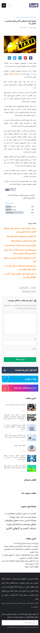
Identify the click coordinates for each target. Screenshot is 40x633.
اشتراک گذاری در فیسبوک (30, 58)
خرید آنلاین (23, 517)
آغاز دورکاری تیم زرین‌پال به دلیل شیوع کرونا (21, 236)
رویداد (12, 517)
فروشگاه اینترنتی (30, 520)
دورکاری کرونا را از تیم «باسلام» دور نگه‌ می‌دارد (20, 245)
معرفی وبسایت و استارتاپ (24, 524)
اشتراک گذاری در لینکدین (9, 58)
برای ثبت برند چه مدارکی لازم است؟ (25, 543)
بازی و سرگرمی (21, 513)
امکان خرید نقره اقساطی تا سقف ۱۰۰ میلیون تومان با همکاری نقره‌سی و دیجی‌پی (20, 556)
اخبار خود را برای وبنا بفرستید (26, 370)
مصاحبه (21, 520)
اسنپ (32, 288)
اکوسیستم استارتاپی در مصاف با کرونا (23, 241)
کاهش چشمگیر (14, 74)
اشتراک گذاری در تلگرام (20, 58)
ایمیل (34, 348)
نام (35, 338)
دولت (17, 517)
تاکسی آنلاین (23, 288)
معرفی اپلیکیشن (11, 520)
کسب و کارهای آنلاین (28, 291)
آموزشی (33, 513)
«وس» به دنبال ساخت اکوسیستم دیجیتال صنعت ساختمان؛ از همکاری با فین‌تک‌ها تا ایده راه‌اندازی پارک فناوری (21, 549)
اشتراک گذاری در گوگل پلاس (25, 58)
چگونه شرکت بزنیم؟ (31, 566)
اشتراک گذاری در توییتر (14, 58)
